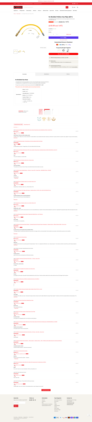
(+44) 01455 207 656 (70, 403)
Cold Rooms (56, 411)
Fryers (55, 402)
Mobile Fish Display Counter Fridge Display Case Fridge (25, 311)
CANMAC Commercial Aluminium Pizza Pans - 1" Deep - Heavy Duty (28, 258)
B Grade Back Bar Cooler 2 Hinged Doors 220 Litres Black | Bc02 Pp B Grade (29, 141)
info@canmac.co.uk (70, 404)
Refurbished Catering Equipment (65, 10)
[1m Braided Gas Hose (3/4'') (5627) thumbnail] (15, 52)
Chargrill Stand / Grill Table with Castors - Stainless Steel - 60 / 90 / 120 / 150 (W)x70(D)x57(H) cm (33, 190)
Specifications (46, 74)
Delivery (68, 74)
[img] (23, 111)
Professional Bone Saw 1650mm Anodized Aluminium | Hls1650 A (27, 278)
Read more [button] (15, 137)
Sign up (15, 405)
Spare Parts (52, 10)
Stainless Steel (45, 10)
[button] (41, 109)
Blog (22, 3)
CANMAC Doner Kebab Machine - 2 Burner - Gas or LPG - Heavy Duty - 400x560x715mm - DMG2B (33, 170)
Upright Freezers (57, 405)
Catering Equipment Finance (38, 3)
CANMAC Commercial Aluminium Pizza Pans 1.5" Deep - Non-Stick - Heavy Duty (30, 331)
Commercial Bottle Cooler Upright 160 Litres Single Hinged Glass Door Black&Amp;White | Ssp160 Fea (34, 129)
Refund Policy (20, 417)
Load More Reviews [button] (46, 390)
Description (25, 74)
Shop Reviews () (27, 124)
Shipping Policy (25, 417)
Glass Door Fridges (57, 409)
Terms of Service (31, 417)
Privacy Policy (16, 417)
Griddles (55, 406)
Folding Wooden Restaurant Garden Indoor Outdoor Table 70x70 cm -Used (29, 289)
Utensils (34, 10)
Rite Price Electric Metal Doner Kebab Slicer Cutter (24, 300)
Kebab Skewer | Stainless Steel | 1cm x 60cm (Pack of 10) (26, 181)
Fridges (55, 404)
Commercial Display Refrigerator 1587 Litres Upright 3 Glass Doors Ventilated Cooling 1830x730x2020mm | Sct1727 (36, 149)
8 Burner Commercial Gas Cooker (21, 350)
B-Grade (56, 10)
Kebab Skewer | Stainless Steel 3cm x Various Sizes (25, 160)
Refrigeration (22, 10)
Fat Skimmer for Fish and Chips (21, 237)
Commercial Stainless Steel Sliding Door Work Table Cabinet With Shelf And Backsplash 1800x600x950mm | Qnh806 (36, 321)
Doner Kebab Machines (58, 399)
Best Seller (75, 10)
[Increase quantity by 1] (57, 34)
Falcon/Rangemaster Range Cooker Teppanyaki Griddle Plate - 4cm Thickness (29, 214)
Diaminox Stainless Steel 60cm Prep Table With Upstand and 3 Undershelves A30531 (31, 362)
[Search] (67, 7)
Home (15, 13)
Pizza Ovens (56, 401)
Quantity (50, 32)
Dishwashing (28, 10)
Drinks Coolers (56, 408)
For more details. (75, 67)
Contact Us (18, 3)
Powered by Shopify (16, 419)
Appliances (16, 10)
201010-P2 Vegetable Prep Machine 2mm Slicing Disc (25, 268)
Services (39, 10)
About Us (15, 3)
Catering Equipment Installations (28, 3)
